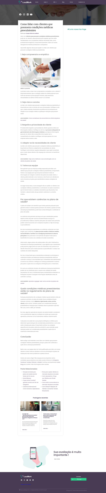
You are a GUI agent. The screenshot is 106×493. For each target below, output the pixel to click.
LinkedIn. (40, 362)
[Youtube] (27, 480)
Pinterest (34, 362)
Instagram (56, 360)
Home (36, 2)
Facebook (23, 362)
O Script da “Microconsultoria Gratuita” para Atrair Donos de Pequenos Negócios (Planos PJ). (29, 416)
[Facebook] (21, 480)
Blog (63, 2)
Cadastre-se (81, 2)
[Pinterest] (30, 480)
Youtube (28, 362)
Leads (45, 2)
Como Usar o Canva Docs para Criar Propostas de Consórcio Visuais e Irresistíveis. (50, 415)
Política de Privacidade (26, 484)
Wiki (54, 2)
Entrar (71, 2)
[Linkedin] (33, 480)
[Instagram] (24, 480)
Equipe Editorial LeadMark (32, 33)
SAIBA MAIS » (24, 429)
